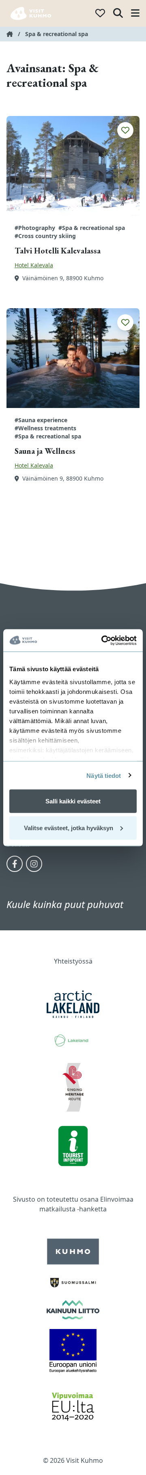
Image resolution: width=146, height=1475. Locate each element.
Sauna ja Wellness (45, 451)
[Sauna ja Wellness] (73, 358)
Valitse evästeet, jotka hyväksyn (68, 827)
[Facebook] (14, 864)
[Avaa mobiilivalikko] (135, 13)
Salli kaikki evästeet (73, 801)
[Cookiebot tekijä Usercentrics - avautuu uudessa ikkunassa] (103, 640)
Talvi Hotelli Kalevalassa (58, 250)
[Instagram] (34, 864)
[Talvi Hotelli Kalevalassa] (73, 166)
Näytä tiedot (103, 775)
